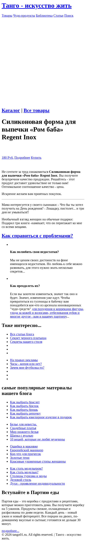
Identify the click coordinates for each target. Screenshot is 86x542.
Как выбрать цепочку (25, 413)
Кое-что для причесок (25, 454)
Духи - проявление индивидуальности (37, 483)
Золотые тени (19, 457)
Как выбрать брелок (24, 406)
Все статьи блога (22, 334)
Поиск (68, 15)
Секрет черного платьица (28, 338)
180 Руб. (8, 157)
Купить (36, 157)
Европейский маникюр (26, 450)
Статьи (58, 15)
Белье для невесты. (23, 424)
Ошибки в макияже (24, 446)
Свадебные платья (23, 428)
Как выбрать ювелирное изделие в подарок (41, 417)
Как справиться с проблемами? (37, 235)
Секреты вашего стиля (26, 341)
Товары (7, 15)
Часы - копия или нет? (26, 364)
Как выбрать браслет (25, 402)
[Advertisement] (43, 60)
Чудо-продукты (24, 15)
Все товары (36, 110)
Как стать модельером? (26, 468)
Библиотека (44, 15)
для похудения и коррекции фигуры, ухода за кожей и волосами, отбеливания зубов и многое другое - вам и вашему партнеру (47, 312)
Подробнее (22, 157)
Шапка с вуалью (21, 435)
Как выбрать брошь (24, 409)
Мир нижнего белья (24, 432)
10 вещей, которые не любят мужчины (37, 439)
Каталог (11, 110)
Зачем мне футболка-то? (27, 367)
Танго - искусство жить (37, 5)
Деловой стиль (20, 480)
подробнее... (10, 531)
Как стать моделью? (24, 472)
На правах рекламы (24, 360)
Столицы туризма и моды (28, 476)
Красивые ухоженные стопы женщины (38, 461)
